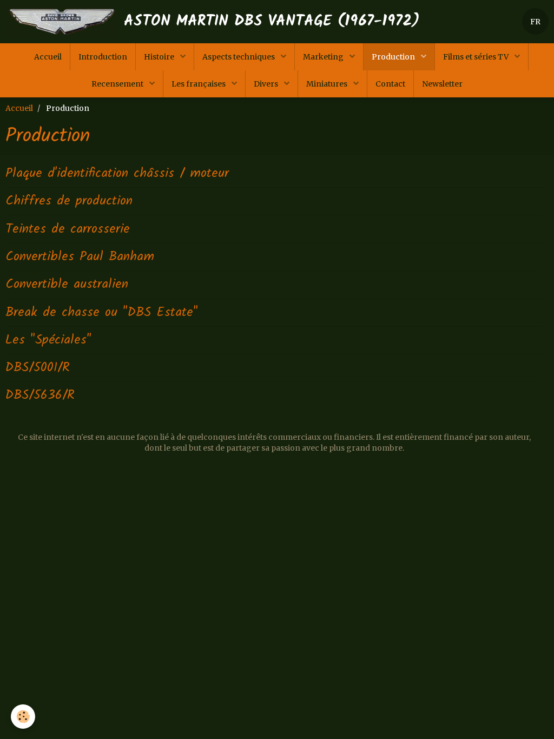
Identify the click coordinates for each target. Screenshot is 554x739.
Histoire (160, 57)
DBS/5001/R (37, 367)
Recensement (118, 84)
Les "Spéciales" (48, 340)
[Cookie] (23, 716)
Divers (267, 84)
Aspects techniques (239, 57)
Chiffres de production (69, 201)
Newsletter (442, 84)
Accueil (48, 57)
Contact (390, 84)
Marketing (324, 57)
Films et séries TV (476, 57)
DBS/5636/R (40, 395)
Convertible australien (66, 284)
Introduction (102, 57)
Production (394, 57)
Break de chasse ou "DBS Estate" (101, 312)
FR (535, 22)
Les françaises (199, 84)
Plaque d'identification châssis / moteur (117, 173)
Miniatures (327, 84)
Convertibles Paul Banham (79, 256)
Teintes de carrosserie (67, 229)
